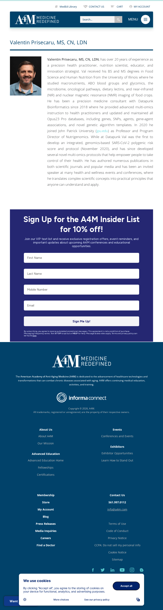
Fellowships (45, 467)
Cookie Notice (117, 552)
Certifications (45, 475)
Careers (46, 538)
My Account (46, 509)
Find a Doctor (46, 545)
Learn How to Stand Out (117, 460)
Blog (46, 516)
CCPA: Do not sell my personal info (117, 545)
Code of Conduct (117, 531)
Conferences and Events (117, 436)
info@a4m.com (117, 509)
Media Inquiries (45, 531)
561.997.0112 (117, 502)
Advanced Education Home (46, 460)
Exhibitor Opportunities (117, 453)
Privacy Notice (117, 538)
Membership (45, 495)
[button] (118, 19)
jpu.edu (102, 131)
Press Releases (46, 524)
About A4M (45, 436)
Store (45, 502)
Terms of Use (117, 524)
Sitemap (117, 559)
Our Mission (46, 443)
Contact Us (117, 495)
